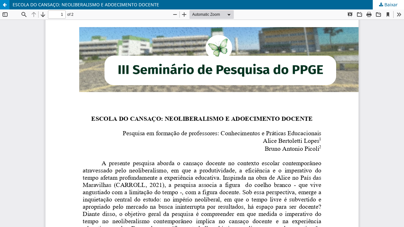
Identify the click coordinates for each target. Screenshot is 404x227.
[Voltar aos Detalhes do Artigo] (4, 4)
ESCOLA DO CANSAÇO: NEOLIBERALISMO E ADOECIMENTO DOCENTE (86, 5)
